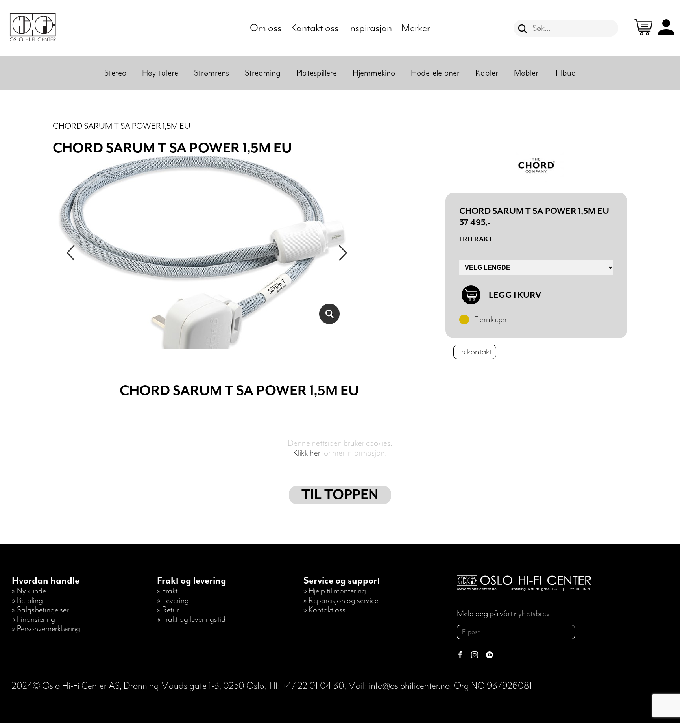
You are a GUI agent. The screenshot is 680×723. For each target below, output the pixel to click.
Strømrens (211, 73)
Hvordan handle (45, 580)
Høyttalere (160, 73)
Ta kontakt (475, 352)
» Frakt (167, 591)
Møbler (526, 73)
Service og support (341, 580)
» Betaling (27, 600)
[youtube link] (489, 656)
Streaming (263, 73)
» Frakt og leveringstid (191, 619)
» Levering (173, 600)
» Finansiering (33, 619)
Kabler (486, 73)
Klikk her (306, 453)
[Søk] (523, 29)
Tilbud (565, 73)
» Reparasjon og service (340, 600)
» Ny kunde (29, 591)
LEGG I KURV (515, 295)
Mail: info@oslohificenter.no (399, 685)
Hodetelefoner (435, 73)
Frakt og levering (191, 580)
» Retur (168, 610)
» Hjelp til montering (334, 591)
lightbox (329, 314)
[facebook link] (460, 656)
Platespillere (316, 73)
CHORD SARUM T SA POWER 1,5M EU (121, 126)
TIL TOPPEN (340, 495)
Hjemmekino (374, 73)
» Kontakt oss (324, 610)
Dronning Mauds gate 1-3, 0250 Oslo (194, 685)
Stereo (115, 73)
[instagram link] (474, 656)
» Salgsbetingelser (40, 610)
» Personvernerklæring (46, 629)
